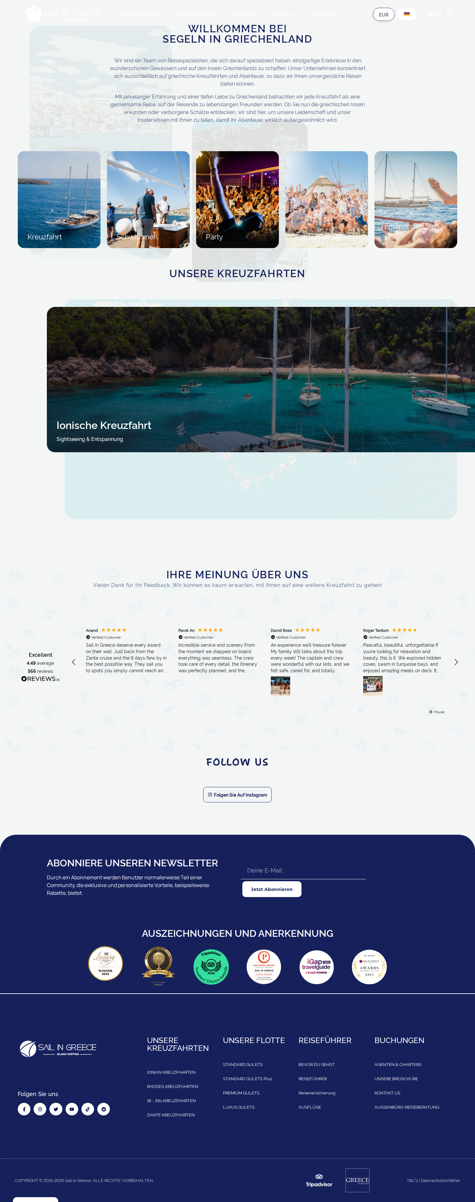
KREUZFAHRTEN (141, 14)
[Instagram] (40, 1109)
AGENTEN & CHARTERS (398, 1064)
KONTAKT (324, 14)
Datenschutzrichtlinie (440, 1180)
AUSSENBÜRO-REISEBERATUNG (407, 1107)
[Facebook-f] (24, 1109)
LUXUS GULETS (239, 1107)
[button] (74, 662)
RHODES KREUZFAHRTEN (172, 1086)
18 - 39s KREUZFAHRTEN (171, 1100)
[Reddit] (103, 1109)
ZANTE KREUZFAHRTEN (171, 1114)
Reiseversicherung (317, 1092)
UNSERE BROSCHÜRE (396, 1078)
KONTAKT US (387, 1092)
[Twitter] (55, 1109)
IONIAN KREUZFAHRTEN (171, 1072)
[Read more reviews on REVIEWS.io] (40, 680)
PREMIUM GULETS (241, 1092)
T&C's (412, 1180)
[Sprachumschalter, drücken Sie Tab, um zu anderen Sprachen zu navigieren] (407, 14)
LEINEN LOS (284, 14)
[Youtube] (72, 1109)
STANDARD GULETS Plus (247, 1078)
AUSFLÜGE (310, 1107)
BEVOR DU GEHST (317, 1064)
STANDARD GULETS (243, 1064)
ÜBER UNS (243, 14)
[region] (265, 662)
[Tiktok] (87, 1109)
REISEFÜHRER (313, 1078)
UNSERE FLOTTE (195, 14)
